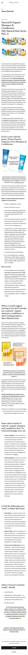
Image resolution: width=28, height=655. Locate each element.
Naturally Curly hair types (10, 120)
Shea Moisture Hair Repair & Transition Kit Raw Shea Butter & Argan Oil (14, 374)
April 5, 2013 (4, 19)
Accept (14, 647)
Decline (14, 652)
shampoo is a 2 (9, 180)
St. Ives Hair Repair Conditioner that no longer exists (15, 272)
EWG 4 (21, 452)
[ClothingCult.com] (14, 2)
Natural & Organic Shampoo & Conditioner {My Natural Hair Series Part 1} (13, 28)
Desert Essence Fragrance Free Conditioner (14, 178)
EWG (17, 180)
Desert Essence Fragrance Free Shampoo (13, 177)
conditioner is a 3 (19, 182)
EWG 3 (16, 454)
